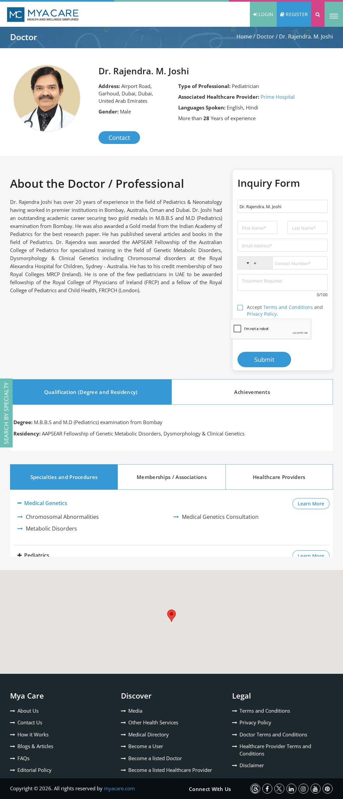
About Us (28, 710)
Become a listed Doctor (155, 758)
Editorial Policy (34, 770)
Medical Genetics (45, 503)
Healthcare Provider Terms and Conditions (275, 749)
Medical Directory (148, 734)
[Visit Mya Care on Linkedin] (291, 789)
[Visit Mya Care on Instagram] (303, 789)
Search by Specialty (6, 413)
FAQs (23, 758)
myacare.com (119, 788)
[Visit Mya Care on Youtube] (316, 789)
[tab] (91, 392)
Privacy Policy (262, 314)
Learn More (314, 503)
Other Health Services (153, 722)
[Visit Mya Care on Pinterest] (328, 789)
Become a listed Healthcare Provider (170, 770)
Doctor (265, 36)
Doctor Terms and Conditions (273, 734)
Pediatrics (36, 555)
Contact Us (29, 722)
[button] (318, 14)
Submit (264, 359)
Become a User (145, 746)
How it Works (33, 734)
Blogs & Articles (35, 746)
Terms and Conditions (288, 307)
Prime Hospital (278, 96)
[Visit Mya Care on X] (279, 789)
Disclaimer (251, 765)
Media (135, 710)
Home (244, 36)
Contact (119, 138)
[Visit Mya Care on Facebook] (267, 789)
